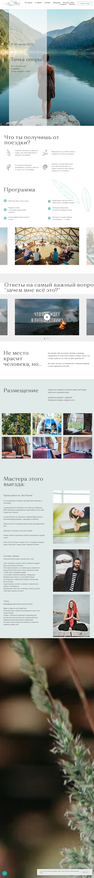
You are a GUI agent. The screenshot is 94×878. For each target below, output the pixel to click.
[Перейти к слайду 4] (47, 262)
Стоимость (63, 4)
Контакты (72, 4)
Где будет (47, 2)
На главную (28, 2)
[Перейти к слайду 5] (49, 262)
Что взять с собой (68, 2)
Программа (56, 2)
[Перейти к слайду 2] (44, 262)
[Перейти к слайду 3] (46, 262)
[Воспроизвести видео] (47, 317)
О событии (38, 2)
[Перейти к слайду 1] (44, 338)
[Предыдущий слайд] (3, 246)
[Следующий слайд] (90, 246)
